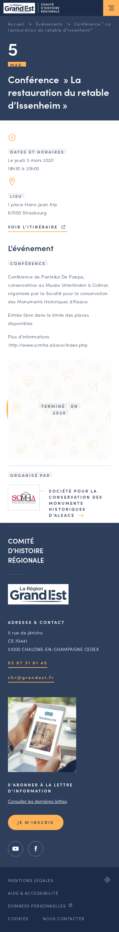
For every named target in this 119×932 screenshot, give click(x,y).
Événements (49, 24)
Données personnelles (37, 906)
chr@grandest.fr (31, 677)
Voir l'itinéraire (34, 227)
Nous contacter (64, 918)
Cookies (18, 918)
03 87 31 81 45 (27, 663)
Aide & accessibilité (33, 893)
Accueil (16, 24)
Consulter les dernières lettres (37, 801)
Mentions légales (30, 880)
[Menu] (111, 8)
